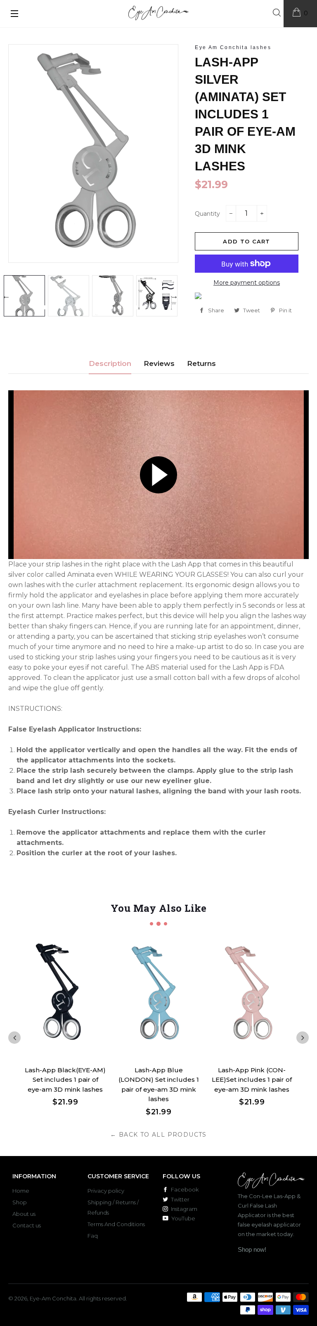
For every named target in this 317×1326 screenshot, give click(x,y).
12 (127, 307)
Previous (6, 296)
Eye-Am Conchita (53, 1298)
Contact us (26, 1225)
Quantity (207, 213)
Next (174, 296)
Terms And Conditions (116, 1224)
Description (110, 363)
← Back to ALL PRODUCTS (158, 1134)
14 (144, 307)
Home (20, 1190)
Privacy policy (106, 1190)
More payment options (246, 282)
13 (136, 307)
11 (119, 307)
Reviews (159, 363)
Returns (201, 363)
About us (23, 1213)
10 (111, 307)
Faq (93, 1235)
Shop (19, 1202)
